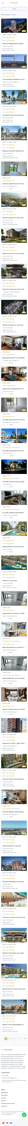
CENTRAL (3, 1098)
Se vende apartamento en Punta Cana (14, 451)
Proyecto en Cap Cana (9, 580)
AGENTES (3, 1100)
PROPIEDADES (4, 1092)
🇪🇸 (3, 1123)
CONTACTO (4, 1106)
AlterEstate (10, 1114)
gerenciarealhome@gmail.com (9, 1078)
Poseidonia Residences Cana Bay (13, 881)
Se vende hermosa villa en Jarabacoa (14, 482)
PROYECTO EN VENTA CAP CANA (13, 953)
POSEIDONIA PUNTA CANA (7, 1103)
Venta (13, 180)
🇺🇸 (7, 1123)
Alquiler (12, 543)
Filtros (14, 8)
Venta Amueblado (16, 447)
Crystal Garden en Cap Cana (11, 846)
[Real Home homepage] (14, 3)
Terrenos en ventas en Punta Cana (13, 917)
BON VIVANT (4, 1095)
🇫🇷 (11, 1123)
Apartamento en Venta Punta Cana (13, 989)
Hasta (3, 40)
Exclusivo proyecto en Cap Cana (12, 325)
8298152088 (5, 1075)
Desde (3, 37)
